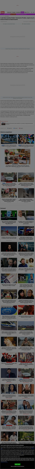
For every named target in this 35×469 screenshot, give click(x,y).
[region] (17, 456)
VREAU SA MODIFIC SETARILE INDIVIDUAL (17, 466)
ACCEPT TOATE (17, 464)
